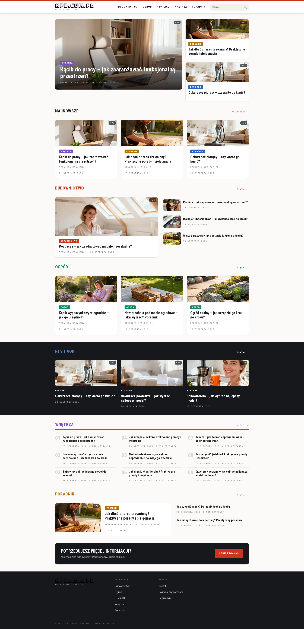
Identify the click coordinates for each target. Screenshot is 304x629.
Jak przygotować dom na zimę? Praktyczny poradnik (209, 520)
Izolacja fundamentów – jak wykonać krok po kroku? (215, 219)
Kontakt (163, 585)
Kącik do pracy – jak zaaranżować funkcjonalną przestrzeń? (117, 72)
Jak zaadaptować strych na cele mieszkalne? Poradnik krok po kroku (85, 456)
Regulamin (165, 597)
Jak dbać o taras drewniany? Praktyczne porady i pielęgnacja (216, 51)
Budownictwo (128, 6)
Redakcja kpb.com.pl (73, 167)
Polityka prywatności (171, 591)
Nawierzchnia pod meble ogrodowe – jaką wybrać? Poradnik (151, 315)
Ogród (147, 6)
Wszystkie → (240, 112)
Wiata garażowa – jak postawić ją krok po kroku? (213, 235)
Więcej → (243, 189)
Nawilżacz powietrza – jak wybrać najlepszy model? (145, 398)
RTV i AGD (163, 6)
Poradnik (198, 6)
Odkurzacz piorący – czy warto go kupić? (216, 92)
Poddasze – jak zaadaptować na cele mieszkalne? (95, 246)
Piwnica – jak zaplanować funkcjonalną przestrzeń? (215, 202)
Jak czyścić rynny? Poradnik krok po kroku (203, 506)
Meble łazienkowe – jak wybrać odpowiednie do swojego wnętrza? (150, 456)
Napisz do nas (229, 553)
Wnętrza (181, 6)
